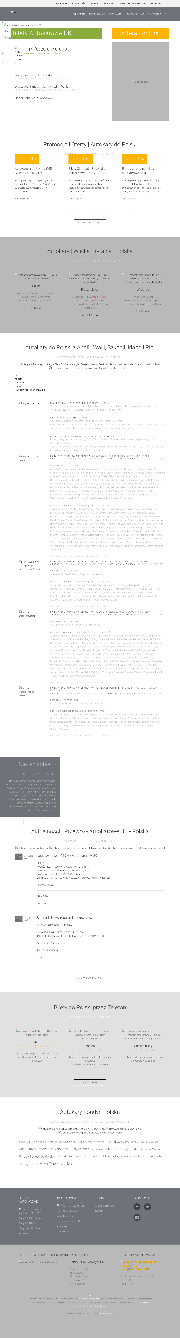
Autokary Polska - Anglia (98, 1141)
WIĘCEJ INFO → (90, 315)
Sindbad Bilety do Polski (36, 1156)
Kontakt (99, 1210)
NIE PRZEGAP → (23, 198)
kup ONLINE (79, 13)
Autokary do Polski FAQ (98, 1156)
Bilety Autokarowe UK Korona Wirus (135, 1141)
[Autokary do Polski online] (36, 276)
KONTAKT (108, 3)
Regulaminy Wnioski (150, 1149)
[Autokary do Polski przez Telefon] (90, 278)
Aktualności (62, 1226)
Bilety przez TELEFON (29, 1228)
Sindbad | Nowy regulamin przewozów (64, 918)
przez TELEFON (97, 13)
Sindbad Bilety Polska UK (49, 1141)
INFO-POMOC (62, 3)
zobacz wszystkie (90, 222)
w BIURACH (115, 13)
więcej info (89, 1082)
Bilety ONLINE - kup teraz (31, 1218)
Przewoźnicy (63, 1231)
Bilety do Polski (80, 1149)
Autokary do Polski (29, 1164)
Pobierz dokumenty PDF (69, 1221)
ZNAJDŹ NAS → (144, 311)
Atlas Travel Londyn (56, 1163)
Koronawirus (96, 1149)
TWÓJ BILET (95, 3)
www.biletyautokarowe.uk (89, 1299)
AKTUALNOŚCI (79, 3)
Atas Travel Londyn (81, 1306)
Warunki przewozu (66, 1216)
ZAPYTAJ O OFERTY (151, 13)
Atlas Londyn (143, 1302)
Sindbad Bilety (27, 1141)
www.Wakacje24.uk (106, 1313)
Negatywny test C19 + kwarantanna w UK (67, 856)
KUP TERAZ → (36, 307)
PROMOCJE (131, 13)
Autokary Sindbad (153, 1156)
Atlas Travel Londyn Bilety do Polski (44, 1149)
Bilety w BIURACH (27, 1223)
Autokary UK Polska (73, 1141)
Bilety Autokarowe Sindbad (127, 1156)
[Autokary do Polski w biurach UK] (143, 278)
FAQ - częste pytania (67, 1211)
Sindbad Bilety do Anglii (116, 1149)
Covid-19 (134, 1149)
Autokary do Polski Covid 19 (69, 1156)
